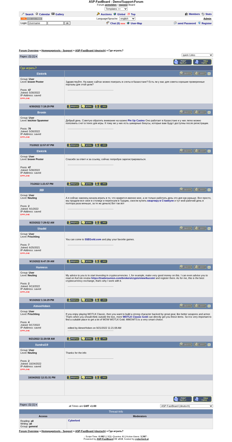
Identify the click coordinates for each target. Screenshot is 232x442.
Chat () (115, 23)
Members (194, 14)
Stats (208, 14)
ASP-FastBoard (105, 439)
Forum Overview (29, 50)
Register (207, 23)
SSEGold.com (93, 239)
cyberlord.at (142, 439)
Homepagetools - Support (56, 50)
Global (121, 14)
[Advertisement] (116, 36)
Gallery (60, 14)
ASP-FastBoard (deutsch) (90, 50)
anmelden (111, 4)
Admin (207, 18)
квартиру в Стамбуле (160, 200)
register (123, 4)
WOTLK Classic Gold (135, 316)
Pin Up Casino (136, 120)
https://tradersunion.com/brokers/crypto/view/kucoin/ (123, 278)
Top (133, 14)
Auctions (106, 14)
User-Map (136, 23)
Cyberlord (74, 420)
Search (29, 14)
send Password (187, 23)
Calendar (44, 14)
